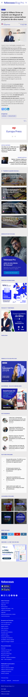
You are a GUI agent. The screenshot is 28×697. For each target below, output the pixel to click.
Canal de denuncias (5, 616)
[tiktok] (14, 595)
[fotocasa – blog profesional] (14, 3)
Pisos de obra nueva (5, 624)
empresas (4, 116)
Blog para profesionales (6, 653)
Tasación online (4, 634)
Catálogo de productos (6, 671)
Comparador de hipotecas (7, 637)
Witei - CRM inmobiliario (6, 659)
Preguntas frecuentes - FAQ (7, 608)
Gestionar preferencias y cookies (8, 614)
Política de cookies (5, 693)
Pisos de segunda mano (6, 622)
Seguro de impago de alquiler (7, 641)
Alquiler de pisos (4, 626)
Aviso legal (3, 689)
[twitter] (7, 595)
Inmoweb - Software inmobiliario (8, 657)
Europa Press (7, 24)
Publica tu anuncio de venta (7, 669)
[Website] (12, 136)
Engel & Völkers (5, 45)
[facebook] (2, 595)
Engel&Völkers (12, 116)
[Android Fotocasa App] (5, 589)
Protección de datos (5, 691)
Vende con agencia (5, 635)
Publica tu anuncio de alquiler (7, 667)
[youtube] (9, 595)
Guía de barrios (4, 630)
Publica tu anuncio (5, 665)
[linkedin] (12, 595)
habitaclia (9, 680)
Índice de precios (4, 628)
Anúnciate (3, 648)
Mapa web (3, 604)
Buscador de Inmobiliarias (7, 632)
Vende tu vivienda (5, 673)
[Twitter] (15, 136)
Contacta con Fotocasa (6, 650)
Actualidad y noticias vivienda (7, 639)
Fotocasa (3, 680)
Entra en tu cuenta (5, 655)
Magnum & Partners (12, 47)
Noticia (3, 9)
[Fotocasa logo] (13, 582)
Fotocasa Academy (5, 651)
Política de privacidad (5, 610)
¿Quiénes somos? (5, 602)
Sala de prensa (4, 606)
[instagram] (4, 595)
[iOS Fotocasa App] (5, 586)
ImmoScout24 (16, 680)
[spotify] (16, 595)
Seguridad (3, 612)
